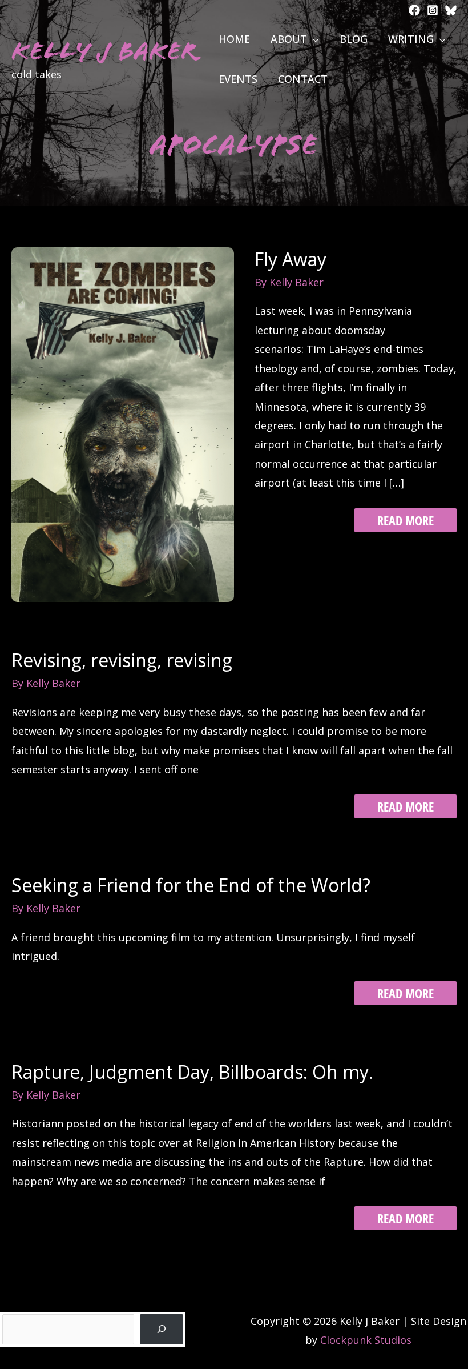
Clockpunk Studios (365, 1340)
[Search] (161, 1329)
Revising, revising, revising (121, 660)
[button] (313, 39)
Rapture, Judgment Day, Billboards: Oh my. (192, 1071)
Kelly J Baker (104, 51)
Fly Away (290, 259)
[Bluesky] (451, 10)
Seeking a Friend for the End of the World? (190, 885)
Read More (405, 521)
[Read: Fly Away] (122, 423)
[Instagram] (432, 10)
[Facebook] (414, 10)
